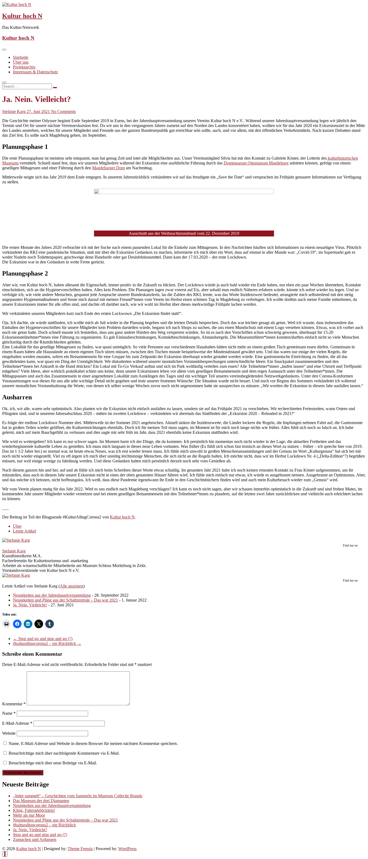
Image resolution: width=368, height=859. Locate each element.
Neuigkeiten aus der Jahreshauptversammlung (52, 595)
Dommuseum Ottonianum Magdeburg (256, 163)
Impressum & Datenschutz (35, 72)
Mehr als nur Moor (29, 815)
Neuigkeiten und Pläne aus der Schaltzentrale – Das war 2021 (65, 600)
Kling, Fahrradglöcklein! (34, 810)
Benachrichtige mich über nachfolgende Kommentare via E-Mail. (64, 753)
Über (17, 526)
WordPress (127, 848)
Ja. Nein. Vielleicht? (30, 605)
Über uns (21, 62)
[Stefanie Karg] (16, 540)
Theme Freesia (80, 848)
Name (9, 713)
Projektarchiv (24, 67)
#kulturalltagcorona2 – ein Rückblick (47, 643)
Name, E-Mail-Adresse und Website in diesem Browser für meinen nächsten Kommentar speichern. (93, 743)
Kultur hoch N (22, 15)
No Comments (63, 111)
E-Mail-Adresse (17, 723)
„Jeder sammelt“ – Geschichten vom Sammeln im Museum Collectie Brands (77, 795)
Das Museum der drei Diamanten (41, 800)
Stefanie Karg (14, 111)
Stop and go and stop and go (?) (42, 638)
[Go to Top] (4, 854)
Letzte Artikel (24, 531)
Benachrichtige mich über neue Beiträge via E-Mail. (53, 763)
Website (9, 733)
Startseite (20, 57)
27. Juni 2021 (39, 111)
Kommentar (14, 704)
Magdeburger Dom (108, 168)
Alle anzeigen (71, 586)
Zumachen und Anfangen (34, 839)
